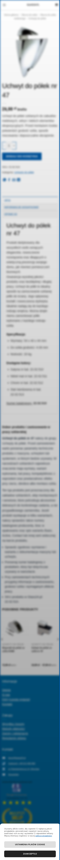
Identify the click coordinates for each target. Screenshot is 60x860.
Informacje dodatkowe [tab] (21, 207)
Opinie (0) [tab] (10, 214)
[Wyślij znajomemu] (13, 180)
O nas (6, 694)
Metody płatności (13, 728)
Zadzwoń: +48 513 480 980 (21, 763)
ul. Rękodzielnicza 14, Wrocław (23, 769)
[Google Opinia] (17, 793)
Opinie (6, 689)
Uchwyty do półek (37, 18)
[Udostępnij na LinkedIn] (18, 180)
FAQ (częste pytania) (16, 699)
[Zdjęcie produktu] (30, 52)
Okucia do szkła (29, 15)
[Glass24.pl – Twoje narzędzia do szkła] (33, 5)
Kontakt (7, 704)
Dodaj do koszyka (22, 156)
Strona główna (11, 15)
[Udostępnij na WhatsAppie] (4, 180)
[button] (4, 5)
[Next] (57, 645)
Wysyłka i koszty (13, 723)
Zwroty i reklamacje (15, 733)
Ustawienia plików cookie (30, 844)
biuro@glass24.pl (17, 758)
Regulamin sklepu (14, 738)
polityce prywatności (43, 836)
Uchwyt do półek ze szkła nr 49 (41, 649)
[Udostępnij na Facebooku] (9, 180)
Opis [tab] (7, 200)
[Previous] (2, 645)
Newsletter (13, 774)
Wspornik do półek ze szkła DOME (13, 649)
